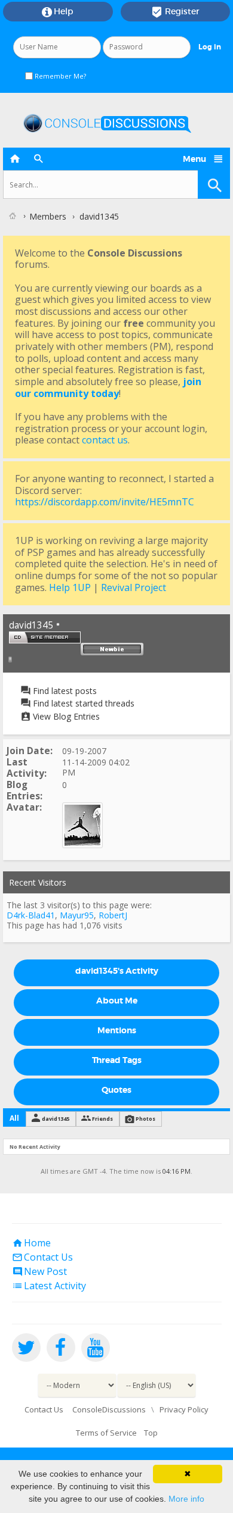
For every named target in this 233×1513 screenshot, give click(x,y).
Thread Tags (117, 1060)
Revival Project (133, 587)
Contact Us (42, 1257)
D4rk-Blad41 (31, 915)
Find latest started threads (82, 703)
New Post (39, 1271)
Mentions (116, 1030)
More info (186, 1498)
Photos (145, 1119)
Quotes (116, 1089)
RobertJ (113, 915)
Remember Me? (59, 75)
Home (31, 1242)
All (14, 1118)
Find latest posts (63, 690)
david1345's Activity (116, 970)
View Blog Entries (65, 716)
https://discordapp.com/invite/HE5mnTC (104, 501)
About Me (116, 1000)
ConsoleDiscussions (109, 1409)
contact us (105, 439)
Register (175, 12)
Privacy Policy (184, 1409)
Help (57, 12)
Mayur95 (77, 915)
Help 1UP (70, 587)
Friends (102, 1119)
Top (151, 1432)
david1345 (55, 1119)
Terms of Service (106, 1432)
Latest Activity (49, 1285)
